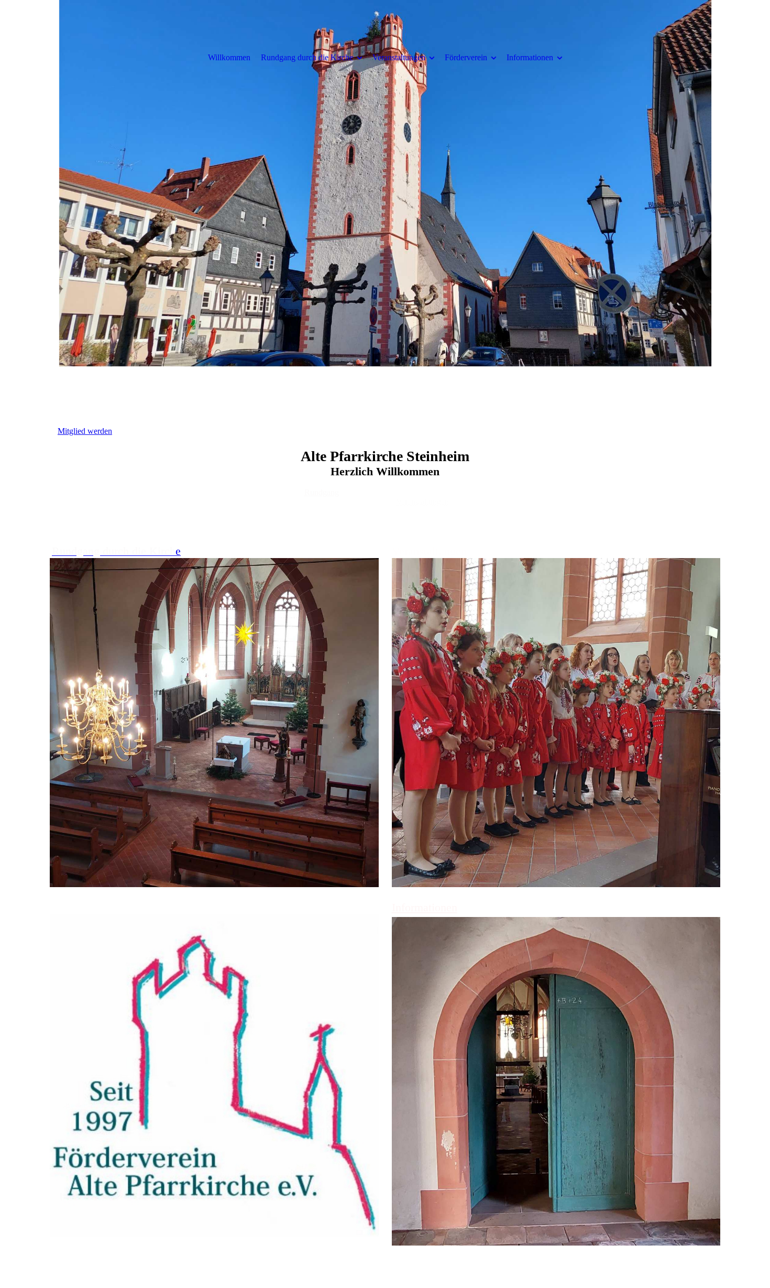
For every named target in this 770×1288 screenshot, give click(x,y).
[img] (385, 183)
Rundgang (321, 492)
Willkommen (229, 57)
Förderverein (466, 57)
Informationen (530, 57)
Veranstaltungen (398, 57)
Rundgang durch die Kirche (307, 57)
